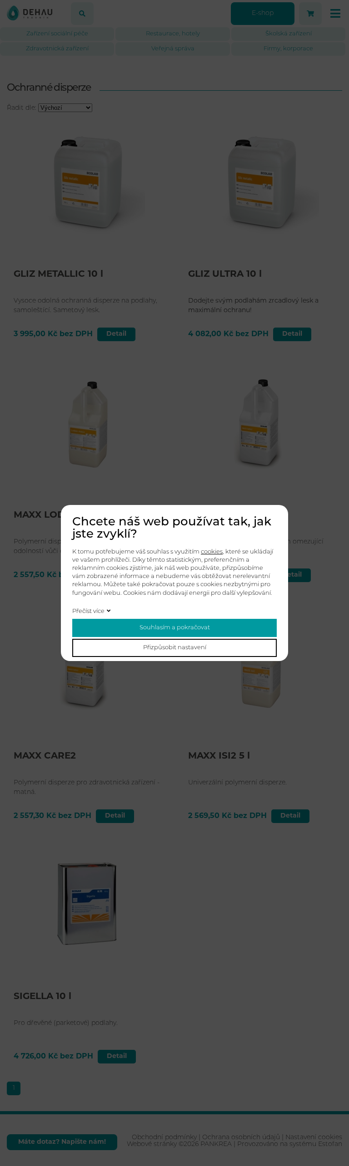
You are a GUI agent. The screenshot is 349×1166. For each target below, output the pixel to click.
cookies (212, 552)
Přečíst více (88, 611)
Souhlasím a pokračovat (175, 628)
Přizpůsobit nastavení (174, 648)
